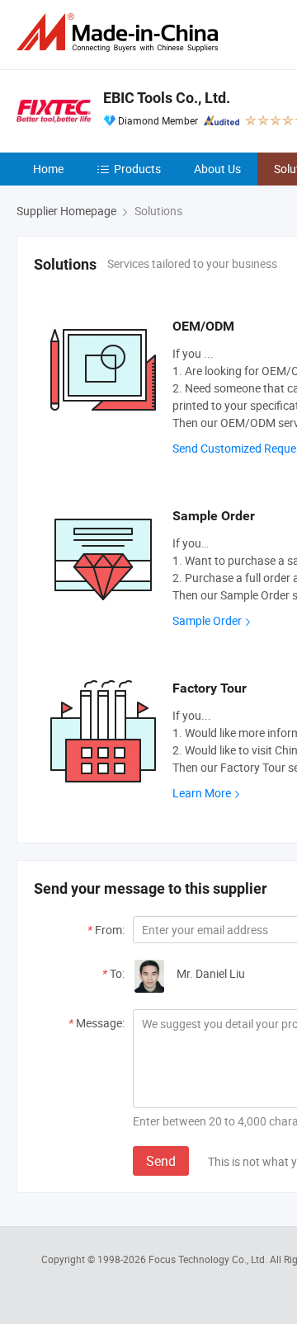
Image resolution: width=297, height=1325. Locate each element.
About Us (217, 168)
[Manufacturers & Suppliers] (120, 32)
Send (161, 1161)
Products (137, 168)
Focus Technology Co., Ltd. (209, 1259)
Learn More (201, 793)
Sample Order (207, 620)
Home (48, 168)
